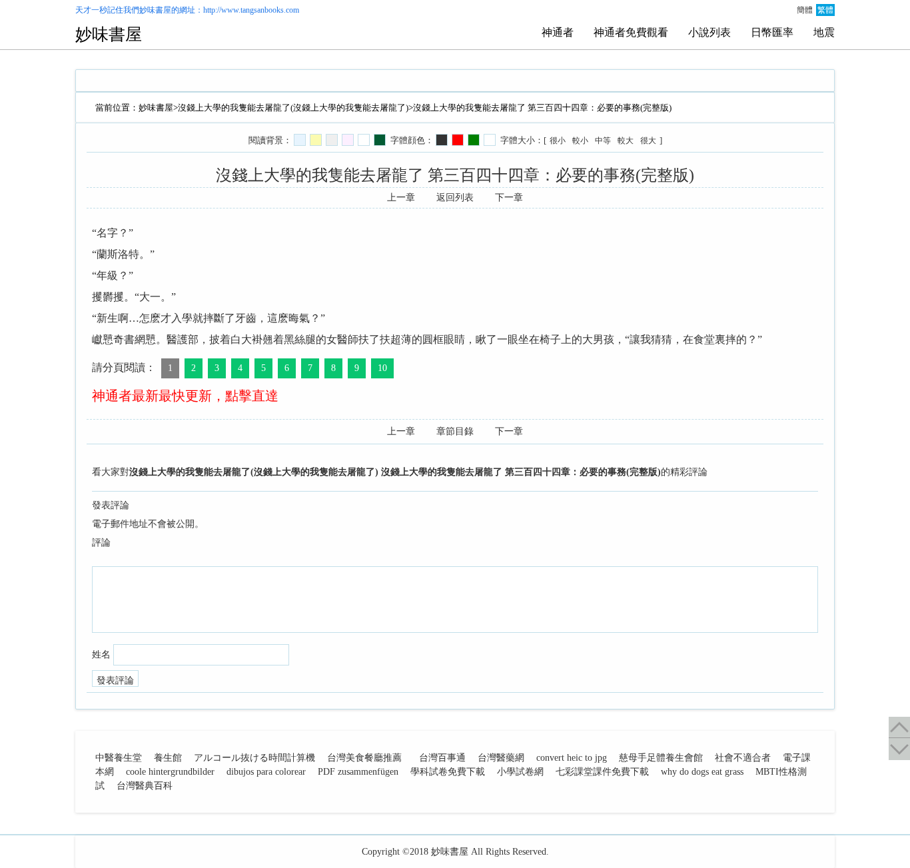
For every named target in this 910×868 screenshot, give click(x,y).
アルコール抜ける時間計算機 (254, 758)
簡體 (805, 10)
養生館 (168, 758)
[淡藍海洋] (300, 140)
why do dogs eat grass (702, 772)
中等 (603, 140)
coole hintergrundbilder (170, 772)
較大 (626, 140)
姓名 (101, 654)
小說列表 (709, 32)
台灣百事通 (442, 758)
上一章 (401, 198)
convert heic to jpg (571, 758)
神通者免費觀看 (631, 32)
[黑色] (442, 140)
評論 (101, 543)
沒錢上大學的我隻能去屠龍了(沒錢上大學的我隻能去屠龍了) (293, 108)
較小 (580, 140)
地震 (824, 32)
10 (382, 368)
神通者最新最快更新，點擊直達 (185, 395)
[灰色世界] (332, 140)
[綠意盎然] (380, 140)
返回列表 (455, 198)
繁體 (825, 10)
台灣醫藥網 (501, 758)
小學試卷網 (520, 772)
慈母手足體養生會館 (661, 758)
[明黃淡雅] (316, 140)
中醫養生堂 (118, 758)
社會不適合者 (743, 758)
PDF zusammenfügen (358, 772)
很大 (648, 140)
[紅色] (458, 140)
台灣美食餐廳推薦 (364, 758)
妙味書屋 (155, 10)
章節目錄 (455, 431)
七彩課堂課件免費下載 (602, 772)
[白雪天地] (364, 140)
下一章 (509, 198)
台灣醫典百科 (145, 786)
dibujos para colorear (266, 772)
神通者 (558, 32)
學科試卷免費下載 (447, 772)
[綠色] (474, 140)
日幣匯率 (772, 32)
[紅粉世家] (348, 140)
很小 (558, 140)
